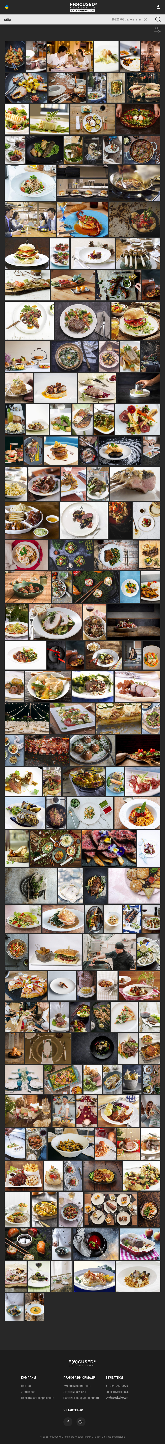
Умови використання (77, 1385)
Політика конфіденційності (81, 1397)
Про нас (26, 1385)
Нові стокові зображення (37, 1397)
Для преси (28, 1391)
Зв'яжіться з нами (117, 1391)
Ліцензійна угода (74, 1391)
